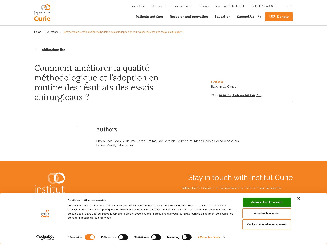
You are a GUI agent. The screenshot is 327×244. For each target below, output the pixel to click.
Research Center (183, 6)
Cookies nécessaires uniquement (266, 224)
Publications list (52, 50)
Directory (204, 6)
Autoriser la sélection (266, 213)
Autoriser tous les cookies (266, 202)
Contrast (260, 6)
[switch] (123, 237)
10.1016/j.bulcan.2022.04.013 (240, 95)
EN (286, 6)
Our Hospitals (159, 6)
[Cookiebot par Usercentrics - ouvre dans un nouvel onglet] (45, 237)
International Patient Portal (230, 6)
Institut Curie (138, 6)
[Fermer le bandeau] (298, 198)
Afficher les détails (209, 237)
